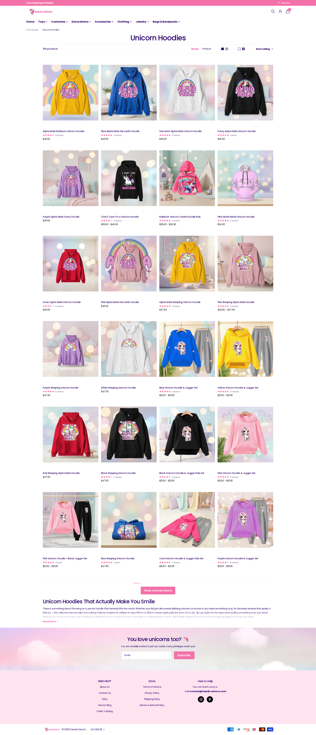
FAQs (104, 699)
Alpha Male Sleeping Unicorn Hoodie (179, 302)
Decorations (80, 22)
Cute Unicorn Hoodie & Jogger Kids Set (181, 558)
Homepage (32, 29)
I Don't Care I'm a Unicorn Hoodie (119, 216)
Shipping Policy (152, 699)
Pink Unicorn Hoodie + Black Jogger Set (65, 558)
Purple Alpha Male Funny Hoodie (61, 216)
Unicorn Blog (104, 705)
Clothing (123, 22)
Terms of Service (152, 687)
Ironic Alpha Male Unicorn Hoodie (62, 302)
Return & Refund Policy (152, 705)
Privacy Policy (152, 693)
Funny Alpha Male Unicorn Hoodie (237, 131)
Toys (41, 22)
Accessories (103, 22)
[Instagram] (201, 699)
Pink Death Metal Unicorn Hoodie (236, 216)
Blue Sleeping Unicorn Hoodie (117, 558)
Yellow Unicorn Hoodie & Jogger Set (238, 387)
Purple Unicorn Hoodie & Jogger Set (238, 558)
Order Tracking (105, 711)
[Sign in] (280, 11)
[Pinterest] (210, 699)
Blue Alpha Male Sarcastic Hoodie (120, 131)
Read (49, 621)
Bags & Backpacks (165, 22)
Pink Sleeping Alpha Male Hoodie (236, 302)
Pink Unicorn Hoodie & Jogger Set (236, 473)
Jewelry (141, 22)
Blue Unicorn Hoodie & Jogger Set (178, 387)
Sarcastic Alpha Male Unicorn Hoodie (180, 131)
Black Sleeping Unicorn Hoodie (118, 473)
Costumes (58, 22)
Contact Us (105, 693)
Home (30, 22)
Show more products (158, 590)
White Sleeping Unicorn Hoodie (118, 387)
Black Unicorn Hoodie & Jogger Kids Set (181, 473)
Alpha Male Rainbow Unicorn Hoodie (63, 131)
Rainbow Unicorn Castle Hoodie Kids (180, 216)
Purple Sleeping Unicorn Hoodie (60, 387)
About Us (105, 687)
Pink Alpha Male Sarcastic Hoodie (120, 302)
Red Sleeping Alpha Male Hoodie (61, 473)
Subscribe (184, 655)
